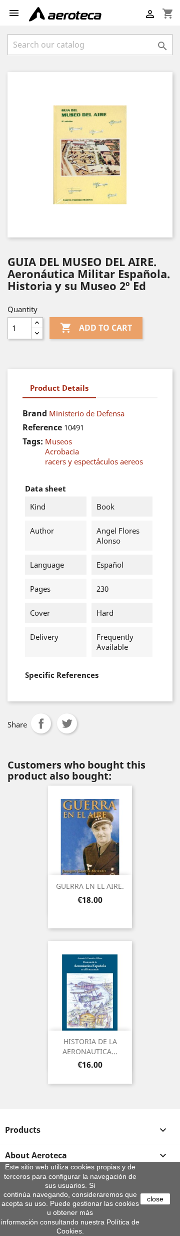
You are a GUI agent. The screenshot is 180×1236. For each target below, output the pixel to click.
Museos (58, 441)
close (155, 1199)
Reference (42, 427)
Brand (34, 413)
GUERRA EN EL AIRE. (90, 886)
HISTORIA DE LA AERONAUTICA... (90, 1046)
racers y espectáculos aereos (94, 461)
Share (41, 723)
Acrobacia (62, 451)
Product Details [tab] (59, 388)
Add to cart (96, 328)
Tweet (67, 723)
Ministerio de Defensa (86, 413)
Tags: (32, 441)
